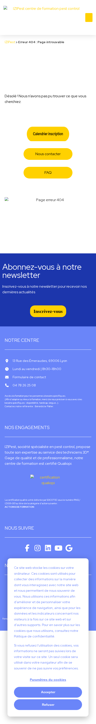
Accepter (48, 692)
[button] (89, 17)
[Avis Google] (68, 548)
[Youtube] (58, 548)
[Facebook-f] (27, 548)
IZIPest (10, 42)
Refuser (48, 705)
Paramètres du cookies (48, 680)
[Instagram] (37, 548)
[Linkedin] (48, 548)
